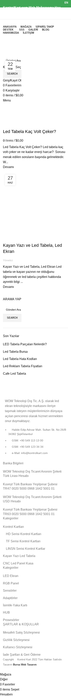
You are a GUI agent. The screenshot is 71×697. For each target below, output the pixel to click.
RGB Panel (11, 583)
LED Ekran (10, 576)
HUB (6, 612)
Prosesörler (11, 620)
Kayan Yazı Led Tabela (19, 556)
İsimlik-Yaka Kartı (15, 605)
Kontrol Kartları (13, 526)
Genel (9, 124)
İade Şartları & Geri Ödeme (22, 654)
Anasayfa (9, 55)
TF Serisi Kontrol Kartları (23, 541)
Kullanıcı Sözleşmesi (17, 647)
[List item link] (35, 443)
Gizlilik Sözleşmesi (16, 640)
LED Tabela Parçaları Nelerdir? (25, 344)
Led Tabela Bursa (15, 351)
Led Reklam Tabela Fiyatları (22, 366)
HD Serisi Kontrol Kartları (23, 534)
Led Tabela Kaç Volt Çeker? (29, 131)
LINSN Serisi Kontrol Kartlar (25, 548)
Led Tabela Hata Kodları (20, 359)
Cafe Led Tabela (14, 373)
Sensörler (10, 590)
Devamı (8, 167)
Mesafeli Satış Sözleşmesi (21, 632)
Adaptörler (10, 598)
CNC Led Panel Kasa (18, 563)
